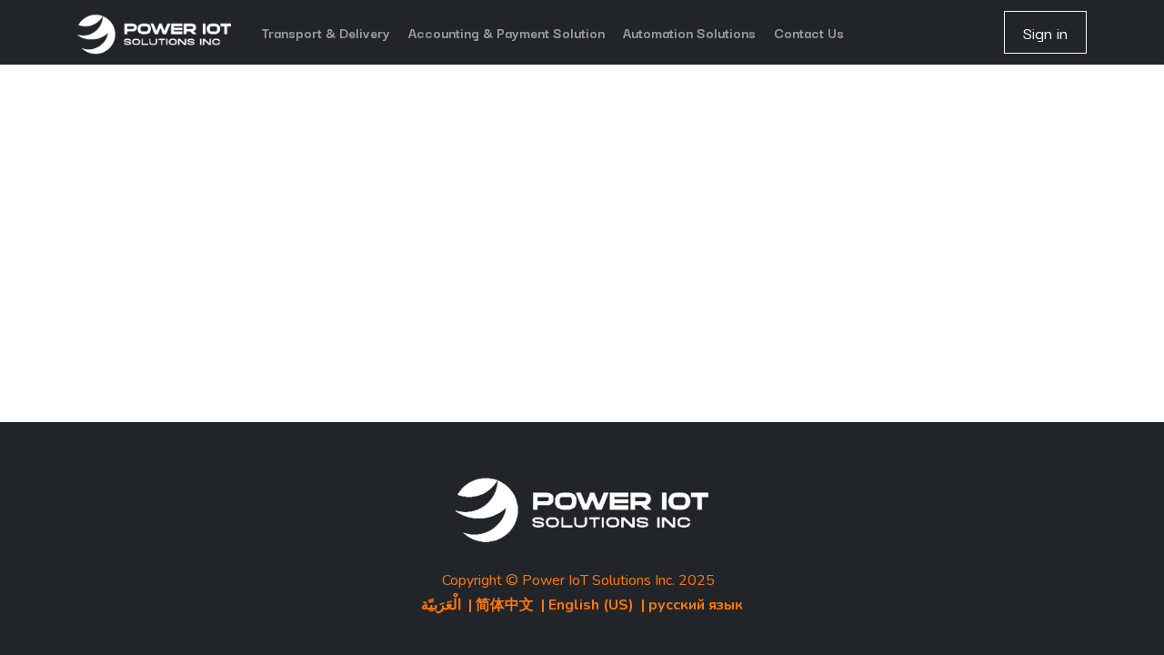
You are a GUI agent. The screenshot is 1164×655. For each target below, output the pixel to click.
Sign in (1045, 32)
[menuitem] (326, 33)
